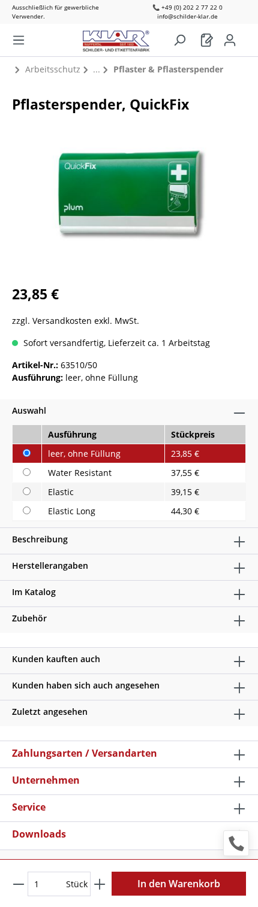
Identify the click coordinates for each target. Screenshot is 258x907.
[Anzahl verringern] (18, 884)
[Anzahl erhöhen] (99, 884)
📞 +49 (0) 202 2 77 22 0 (187, 7)
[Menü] (18, 40)
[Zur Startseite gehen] (122, 38)
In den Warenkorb (178, 883)
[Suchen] (179, 40)
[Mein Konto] (230, 40)
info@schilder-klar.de (187, 16)
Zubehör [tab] (29, 618)
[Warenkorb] (207, 40)
